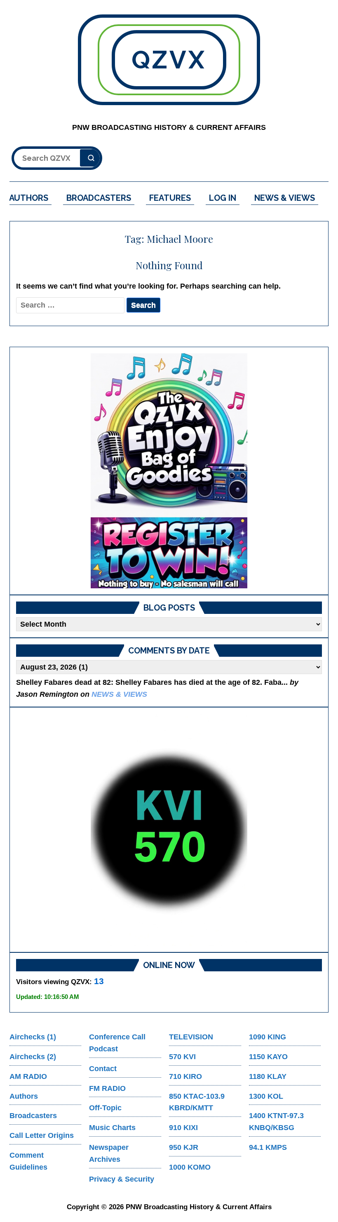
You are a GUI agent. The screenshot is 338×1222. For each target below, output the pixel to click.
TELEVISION (191, 1037)
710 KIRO (185, 1076)
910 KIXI (183, 1127)
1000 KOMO (190, 1167)
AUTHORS (28, 198)
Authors (23, 1096)
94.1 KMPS (268, 1147)
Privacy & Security (121, 1179)
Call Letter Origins (41, 1135)
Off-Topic (105, 1108)
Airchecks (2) (32, 1057)
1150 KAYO (268, 1057)
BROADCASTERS (98, 198)
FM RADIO (107, 1088)
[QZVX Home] (169, 470)
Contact (103, 1069)
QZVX (168, 59)
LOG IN (222, 198)
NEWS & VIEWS (284, 198)
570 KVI (182, 1057)
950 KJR (183, 1147)
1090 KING (267, 1037)
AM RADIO (28, 1076)
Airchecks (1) (32, 1037)
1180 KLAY (267, 1076)
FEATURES (170, 198)
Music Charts (112, 1127)
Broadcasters (33, 1116)
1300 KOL (266, 1096)
